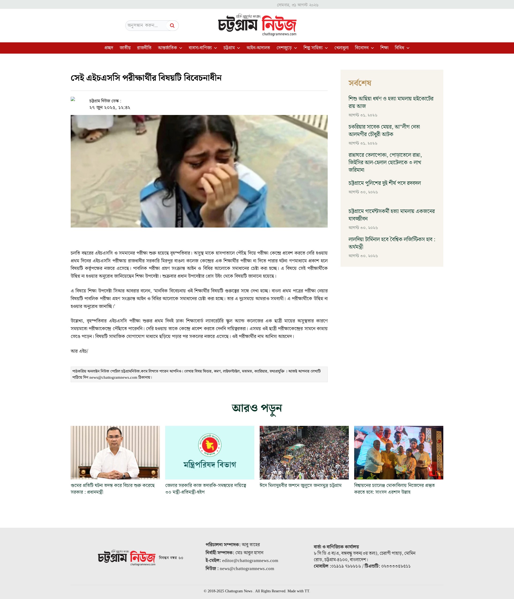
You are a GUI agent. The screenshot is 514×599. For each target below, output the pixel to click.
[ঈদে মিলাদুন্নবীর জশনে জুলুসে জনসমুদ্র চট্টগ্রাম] (304, 452)
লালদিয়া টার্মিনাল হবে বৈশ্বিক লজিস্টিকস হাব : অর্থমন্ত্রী (392, 243)
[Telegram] (216, 101)
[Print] (229, 101)
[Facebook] (192, 101)
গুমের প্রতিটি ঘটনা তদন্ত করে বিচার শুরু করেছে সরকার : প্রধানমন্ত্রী (113, 489)
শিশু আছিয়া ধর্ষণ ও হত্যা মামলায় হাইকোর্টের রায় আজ (391, 103)
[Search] (172, 25)
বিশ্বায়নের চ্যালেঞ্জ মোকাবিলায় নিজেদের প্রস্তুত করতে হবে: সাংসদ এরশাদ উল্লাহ (394, 489)
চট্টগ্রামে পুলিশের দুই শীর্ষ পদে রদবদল (385, 183)
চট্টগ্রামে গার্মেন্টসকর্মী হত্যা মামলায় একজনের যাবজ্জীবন (392, 215)
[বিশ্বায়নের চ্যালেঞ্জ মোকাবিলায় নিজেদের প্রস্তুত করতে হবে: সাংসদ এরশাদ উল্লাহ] (398, 452)
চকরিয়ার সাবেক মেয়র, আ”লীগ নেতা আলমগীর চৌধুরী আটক (384, 131)
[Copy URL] (180, 101)
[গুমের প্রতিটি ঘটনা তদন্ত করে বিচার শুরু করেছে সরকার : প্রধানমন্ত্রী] (115, 452)
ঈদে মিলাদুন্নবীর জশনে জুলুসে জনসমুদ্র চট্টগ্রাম (302, 485)
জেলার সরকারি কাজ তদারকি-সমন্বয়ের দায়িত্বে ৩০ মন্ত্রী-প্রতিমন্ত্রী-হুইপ (205, 489)
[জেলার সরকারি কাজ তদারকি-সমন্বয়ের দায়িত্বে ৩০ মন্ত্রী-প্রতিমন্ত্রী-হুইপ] (209, 452)
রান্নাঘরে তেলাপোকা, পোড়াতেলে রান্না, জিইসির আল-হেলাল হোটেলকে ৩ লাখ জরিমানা (385, 162)
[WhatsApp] (204, 101)
